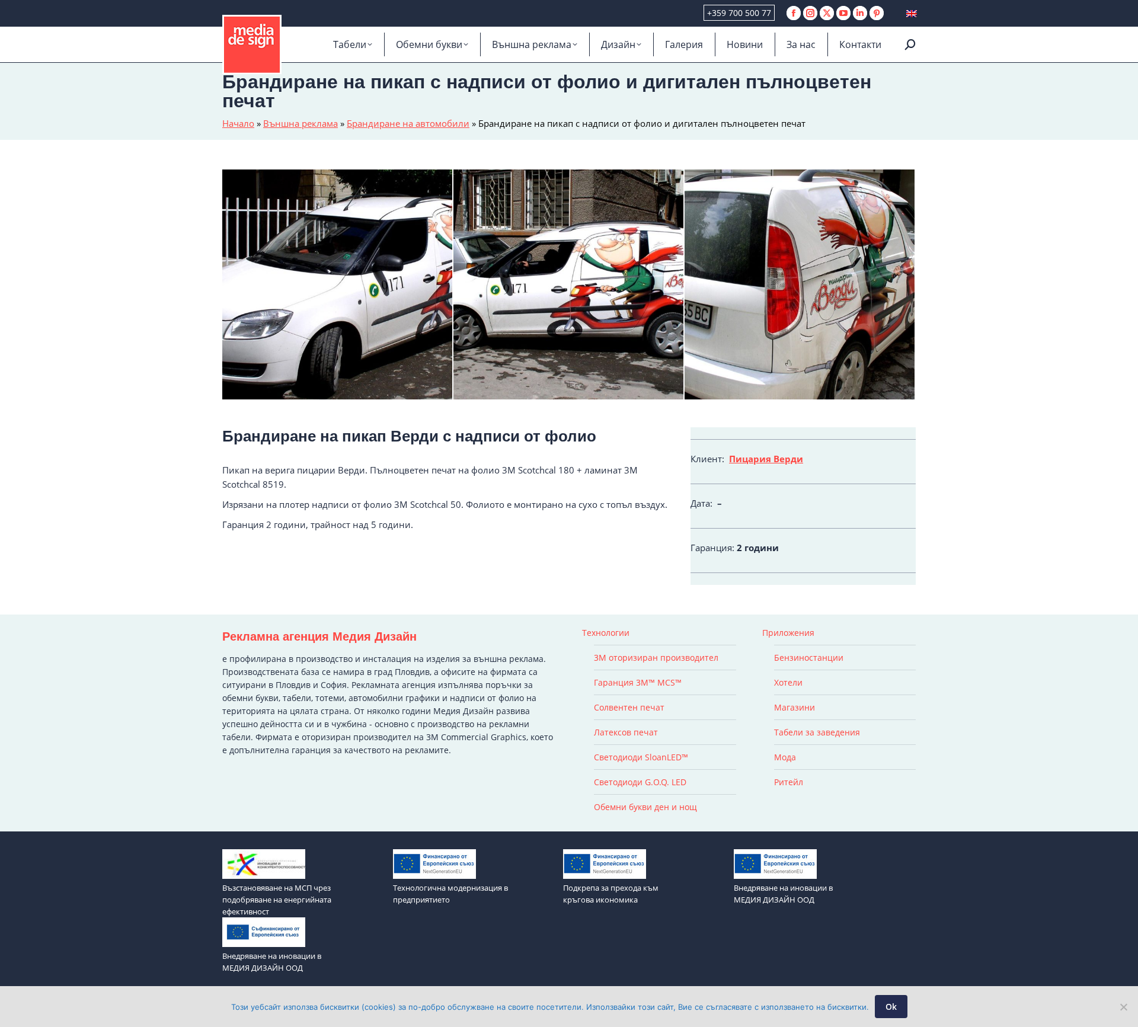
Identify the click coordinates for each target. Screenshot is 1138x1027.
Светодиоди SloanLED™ (641, 757)
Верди (788, 459)
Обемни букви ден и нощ (645, 806)
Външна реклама (300, 123)
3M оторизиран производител (656, 657)
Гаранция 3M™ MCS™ (638, 682)
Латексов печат (626, 732)
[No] (1123, 1007)
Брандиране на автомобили (408, 123)
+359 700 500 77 (739, 12)
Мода (785, 757)
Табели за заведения (817, 732)
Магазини (794, 707)
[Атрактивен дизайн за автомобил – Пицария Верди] (337, 285)
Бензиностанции (808, 657)
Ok (891, 1006)
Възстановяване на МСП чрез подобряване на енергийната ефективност (276, 899)
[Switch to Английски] (911, 13)
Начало (238, 123)
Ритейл (788, 782)
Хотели (788, 682)
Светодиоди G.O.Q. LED (640, 782)
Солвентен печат (629, 707)
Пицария (750, 459)
